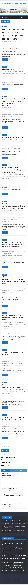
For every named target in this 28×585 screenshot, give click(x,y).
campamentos (19, 46)
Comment (23, 470)
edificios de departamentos (16, 112)
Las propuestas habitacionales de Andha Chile (11, 481)
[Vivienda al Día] (2, 17)
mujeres (8, 428)
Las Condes (15, 114)
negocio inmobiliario (19, 180)
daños (15, 290)
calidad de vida (13, 393)
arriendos (11, 178)
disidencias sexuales (7, 330)
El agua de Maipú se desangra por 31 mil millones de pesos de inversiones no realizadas (13, 570)
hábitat (4, 77)
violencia (10, 148)
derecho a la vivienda (15, 328)
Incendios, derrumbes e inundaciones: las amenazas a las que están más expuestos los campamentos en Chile (13, 244)
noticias (4, 26)
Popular (6, 470)
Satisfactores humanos (8, 460)
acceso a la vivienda (14, 214)
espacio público (20, 75)
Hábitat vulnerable (8, 69)
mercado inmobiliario (7, 180)
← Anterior (5, 446)
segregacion (10, 333)
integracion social (6, 114)
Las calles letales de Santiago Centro (13, 137)
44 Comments (12, 490)
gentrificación (5, 363)
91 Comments (12, 477)
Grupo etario (5, 462)
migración (17, 217)
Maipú (9, 48)
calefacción (12, 46)
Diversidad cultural (8, 457)
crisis (22, 426)
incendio (4, 48)
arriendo (4, 217)
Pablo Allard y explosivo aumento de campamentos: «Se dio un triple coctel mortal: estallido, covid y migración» (13, 206)
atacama (11, 290)
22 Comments (12, 506)
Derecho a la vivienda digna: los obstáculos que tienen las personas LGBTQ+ (12, 318)
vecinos (10, 292)
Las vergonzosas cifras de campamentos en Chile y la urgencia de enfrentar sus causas (14, 170)
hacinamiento (14, 363)
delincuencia (5, 146)
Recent (14, 470)
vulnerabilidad (15, 48)
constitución (5, 328)
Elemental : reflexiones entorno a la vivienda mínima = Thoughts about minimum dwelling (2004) (13, 543)
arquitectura (12, 75)
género (15, 330)
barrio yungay (18, 361)
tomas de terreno (18, 255)
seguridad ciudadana (7, 365)
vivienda (15, 292)
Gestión (3, 454)
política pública (14, 219)
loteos (3, 395)
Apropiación (5, 465)
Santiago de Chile (14, 146)
